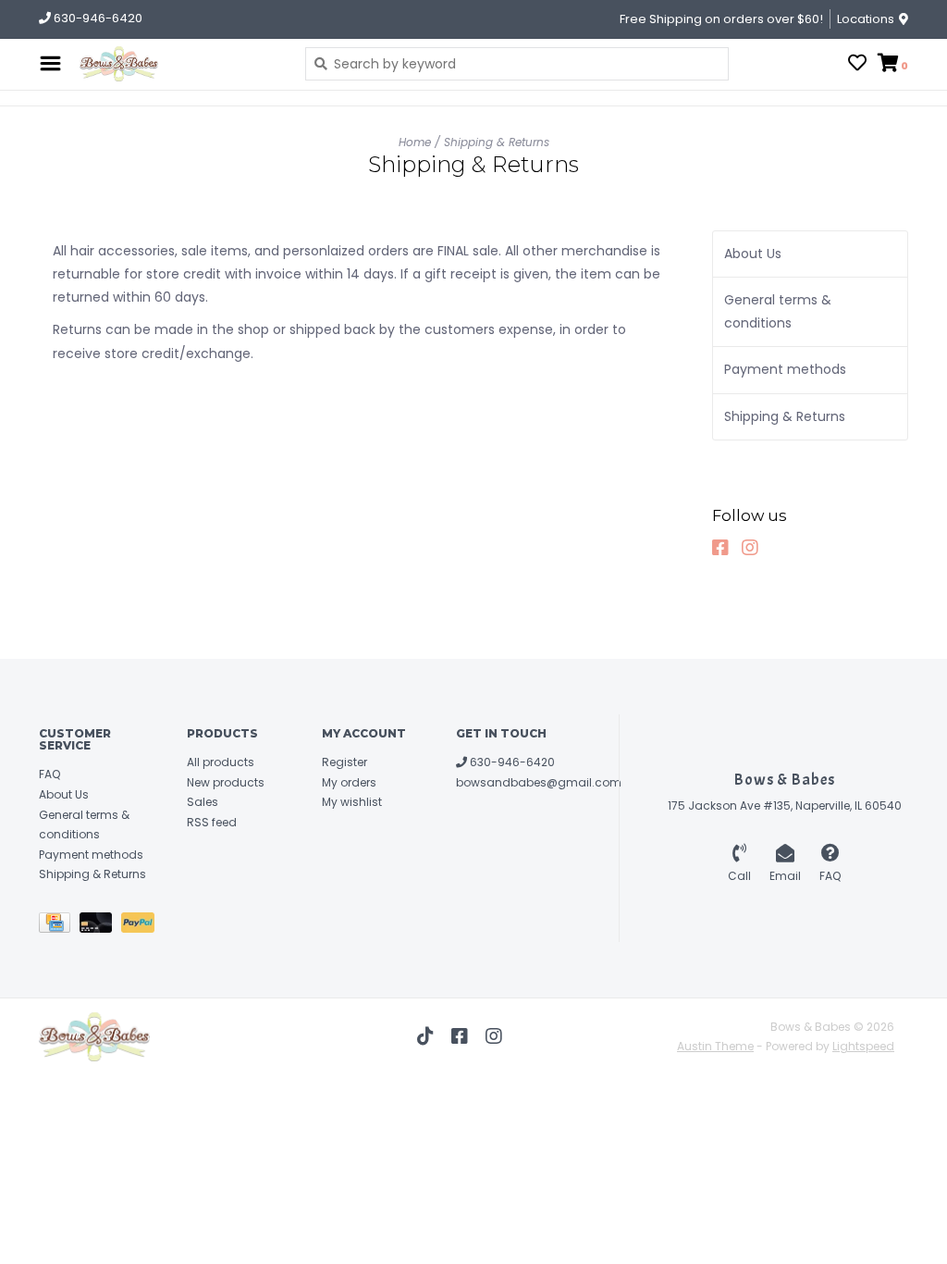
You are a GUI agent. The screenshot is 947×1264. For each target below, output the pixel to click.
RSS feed (212, 822)
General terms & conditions (777, 311)
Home (415, 142)
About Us (752, 253)
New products (225, 782)
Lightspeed (863, 1046)
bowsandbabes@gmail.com (538, 782)
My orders (349, 782)
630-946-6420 (511, 762)
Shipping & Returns (496, 142)
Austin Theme (715, 1046)
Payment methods (785, 369)
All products (220, 762)
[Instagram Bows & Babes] (755, 548)
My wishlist (352, 802)
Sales (202, 802)
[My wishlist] (857, 65)
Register (344, 762)
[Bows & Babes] (178, 63)
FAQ (49, 774)
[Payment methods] (59, 926)
